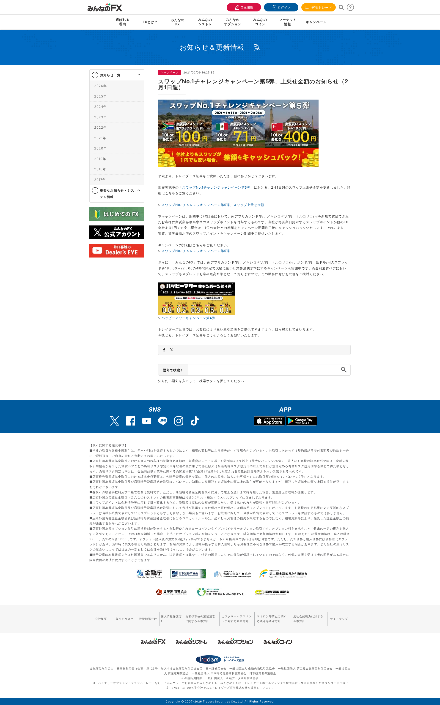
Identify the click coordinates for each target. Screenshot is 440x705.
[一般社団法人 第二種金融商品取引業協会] (283, 574)
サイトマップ (339, 619)
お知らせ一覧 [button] (110, 75)
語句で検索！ (173, 370)
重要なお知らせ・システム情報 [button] (117, 193)
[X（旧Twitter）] (114, 421)
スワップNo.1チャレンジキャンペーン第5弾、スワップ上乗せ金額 (213, 205)
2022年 (100, 127)
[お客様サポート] (350, 9)
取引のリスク (125, 619)
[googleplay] (301, 421)
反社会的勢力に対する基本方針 (308, 619)
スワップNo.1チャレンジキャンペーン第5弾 (216, 187)
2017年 (100, 180)
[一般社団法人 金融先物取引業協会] (232, 574)
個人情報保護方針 (171, 619)
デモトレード (321, 7)
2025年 (100, 96)
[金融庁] (149, 574)
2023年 (100, 117)
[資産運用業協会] (172, 592)
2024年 (100, 106)
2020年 (100, 148)
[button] (134, 75)
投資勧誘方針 (148, 619)
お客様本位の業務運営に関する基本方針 (200, 619)
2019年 (100, 159)
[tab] (117, 75)
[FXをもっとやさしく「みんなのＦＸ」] (105, 5)
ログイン (284, 7)
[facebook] (130, 421)
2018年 (100, 169)
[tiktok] (194, 421)
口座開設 (246, 7)
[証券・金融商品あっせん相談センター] (221, 592)
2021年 (100, 138)
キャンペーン (316, 22)
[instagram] (178, 421)
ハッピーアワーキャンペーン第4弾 (188, 318)
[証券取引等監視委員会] (272, 592)
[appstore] (269, 421)
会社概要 (101, 619)
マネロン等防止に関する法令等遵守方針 (272, 619)
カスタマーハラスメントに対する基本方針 (237, 619)
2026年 (100, 86)
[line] (162, 421)
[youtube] (146, 421)
